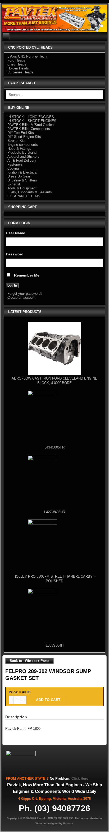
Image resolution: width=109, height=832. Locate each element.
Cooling (13, 168)
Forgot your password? (24, 294)
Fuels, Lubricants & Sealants (29, 192)
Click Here (79, 778)
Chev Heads (16, 64)
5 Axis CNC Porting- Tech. (27, 56)
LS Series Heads (20, 72)
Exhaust (13, 184)
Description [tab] (16, 717)
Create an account (21, 298)
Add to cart (48, 700)
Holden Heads (18, 68)
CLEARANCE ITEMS (23, 196)
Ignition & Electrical (22, 172)
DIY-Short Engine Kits (24, 137)
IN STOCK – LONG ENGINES (30, 117)
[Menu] (6, 36)
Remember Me (26, 275)
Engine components (22, 145)
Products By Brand (22, 153)
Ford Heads (16, 60)
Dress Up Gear (18, 176)
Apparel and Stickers (23, 156)
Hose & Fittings (19, 149)
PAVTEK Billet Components (28, 129)
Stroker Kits (16, 141)
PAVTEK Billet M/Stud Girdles (30, 125)
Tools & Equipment (22, 188)
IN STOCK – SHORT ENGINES (31, 121)
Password (15, 254)
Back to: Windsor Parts (29, 661)
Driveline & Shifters (22, 180)
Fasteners (15, 164)
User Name (15, 233)
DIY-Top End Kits (20, 133)
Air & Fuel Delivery (21, 160)
